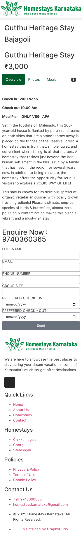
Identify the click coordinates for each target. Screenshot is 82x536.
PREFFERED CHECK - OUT (24, 310)
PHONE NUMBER (16, 273)
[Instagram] (9, 382)
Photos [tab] (34, 79)
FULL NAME (12, 249)
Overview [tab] (13, 79)
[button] (41, 19)
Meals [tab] (51, 79)
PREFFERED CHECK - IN (22, 298)
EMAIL (7, 261)
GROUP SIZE (12, 286)
